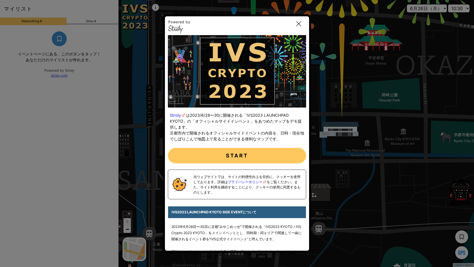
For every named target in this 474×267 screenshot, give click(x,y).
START (237, 156)
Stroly (175, 115)
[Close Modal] (298, 24)
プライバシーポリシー (245, 182)
